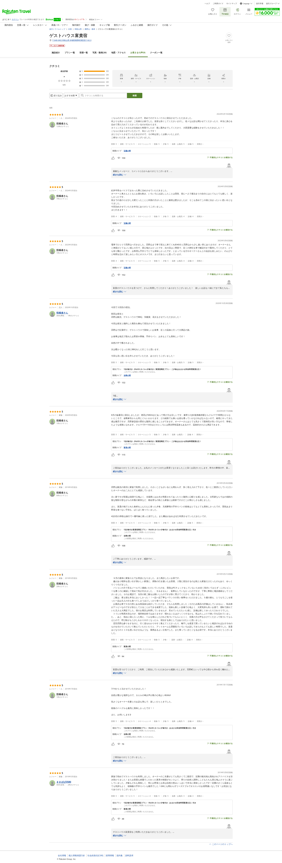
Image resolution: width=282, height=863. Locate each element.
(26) (100, 52)
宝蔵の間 (127, 151)
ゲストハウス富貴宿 (68, 35)
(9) (137, 52)
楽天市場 (259, 4)
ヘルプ (207, 4)
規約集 (119, 855)
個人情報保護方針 (77, 855)
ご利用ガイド (218, 4)
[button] (79, 125)
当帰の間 (127, 375)
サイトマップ (231, 4)
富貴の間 (127, 447)
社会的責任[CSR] (95, 855)
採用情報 (110, 855)
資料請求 (129, 855)
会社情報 (62, 855)
